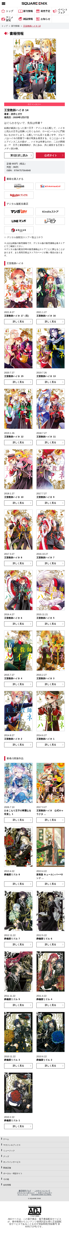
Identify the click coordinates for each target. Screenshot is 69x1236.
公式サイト (50, 155)
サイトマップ (22, 1194)
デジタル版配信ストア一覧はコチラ (25, 237)
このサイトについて (42, 1191)
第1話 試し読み (19, 155)
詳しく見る (18, 321)
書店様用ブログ (25, 1191)
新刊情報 (15, 26)
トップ (4, 26)
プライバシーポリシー (26, 1193)
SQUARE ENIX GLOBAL (41, 1194)
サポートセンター (45, 1193)
